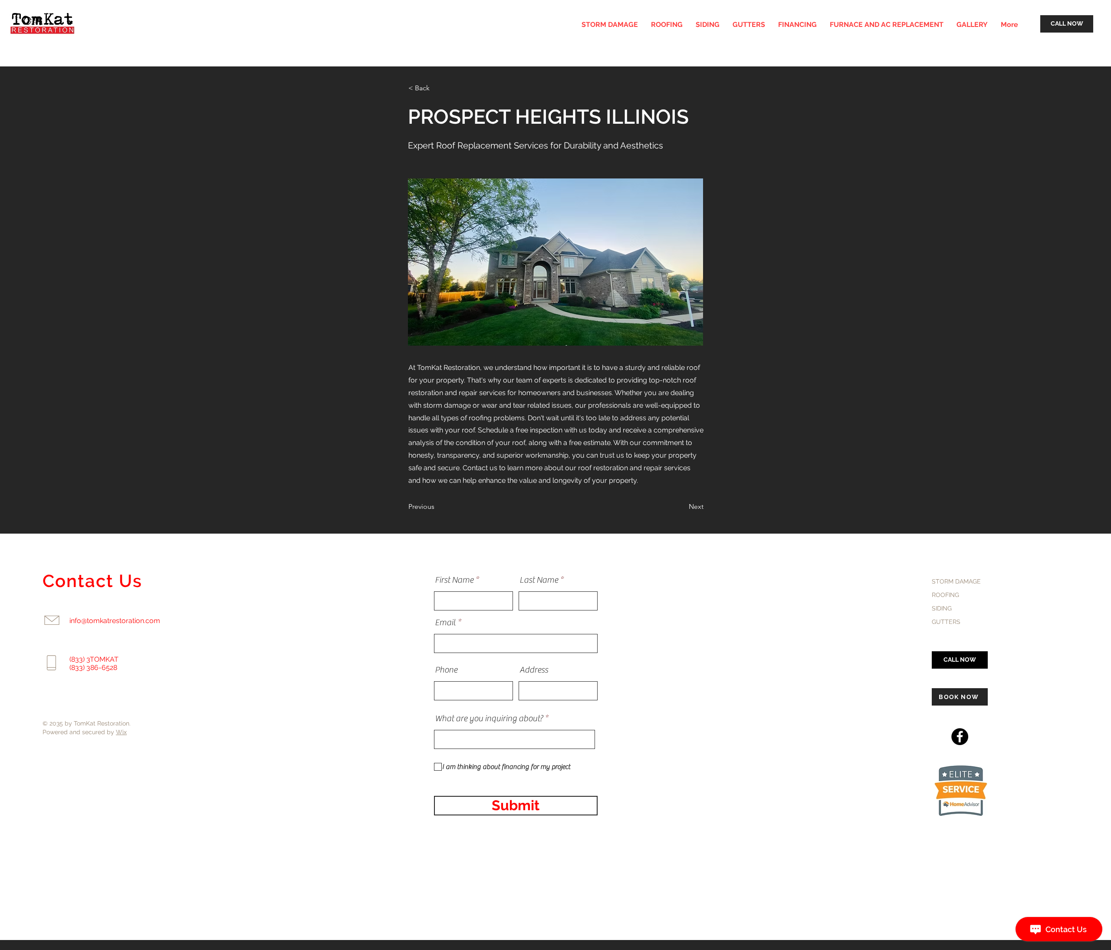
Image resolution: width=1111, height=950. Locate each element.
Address (533, 670)
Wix (121, 732)
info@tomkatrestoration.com (114, 621)
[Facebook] (959, 736)
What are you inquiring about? (489, 718)
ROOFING (945, 594)
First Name (454, 580)
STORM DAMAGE (956, 581)
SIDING (942, 608)
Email (445, 622)
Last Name (538, 580)
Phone (446, 670)
